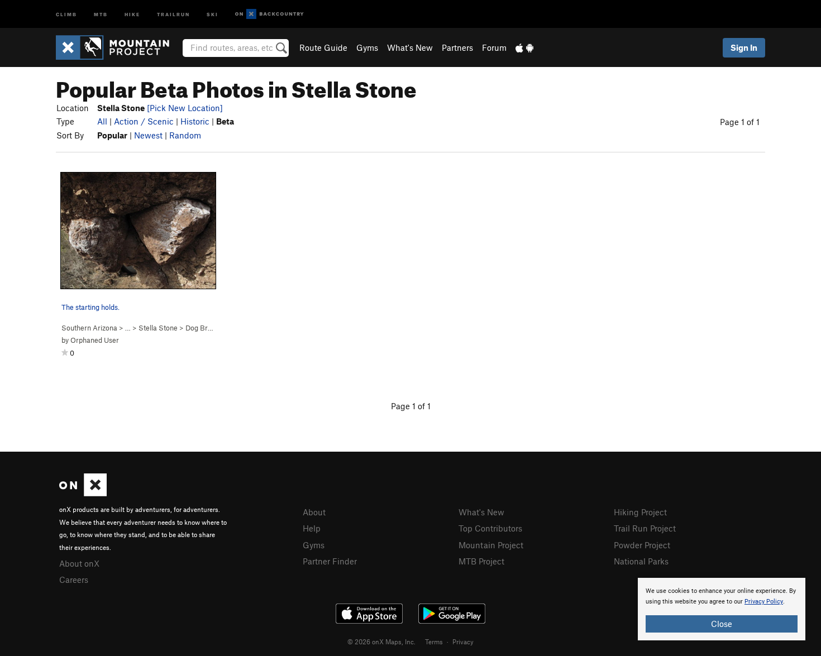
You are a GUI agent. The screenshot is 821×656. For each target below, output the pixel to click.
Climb (66, 13)
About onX (79, 563)
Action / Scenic (144, 121)
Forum (494, 47)
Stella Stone (158, 327)
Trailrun (173, 13)
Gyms (367, 47)
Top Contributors (490, 528)
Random (185, 135)
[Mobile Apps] (524, 47)
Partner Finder (330, 561)
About (314, 512)
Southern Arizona (89, 327)
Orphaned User (94, 340)
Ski (212, 13)
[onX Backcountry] (269, 14)
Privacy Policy (763, 601)
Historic (194, 121)
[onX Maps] (83, 493)
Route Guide (323, 47)
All (102, 121)
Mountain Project (491, 545)
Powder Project (642, 545)
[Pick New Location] (185, 108)
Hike (132, 13)
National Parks (641, 561)
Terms (434, 641)
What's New (410, 47)
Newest (148, 135)
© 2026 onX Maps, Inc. (381, 641)
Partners (457, 47)
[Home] (118, 47)
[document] (722, 609)
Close (721, 624)
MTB (101, 13)
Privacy (463, 641)
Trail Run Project (645, 528)
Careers (73, 579)
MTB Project (481, 561)
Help (312, 528)
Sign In (744, 47)
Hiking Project (640, 512)
